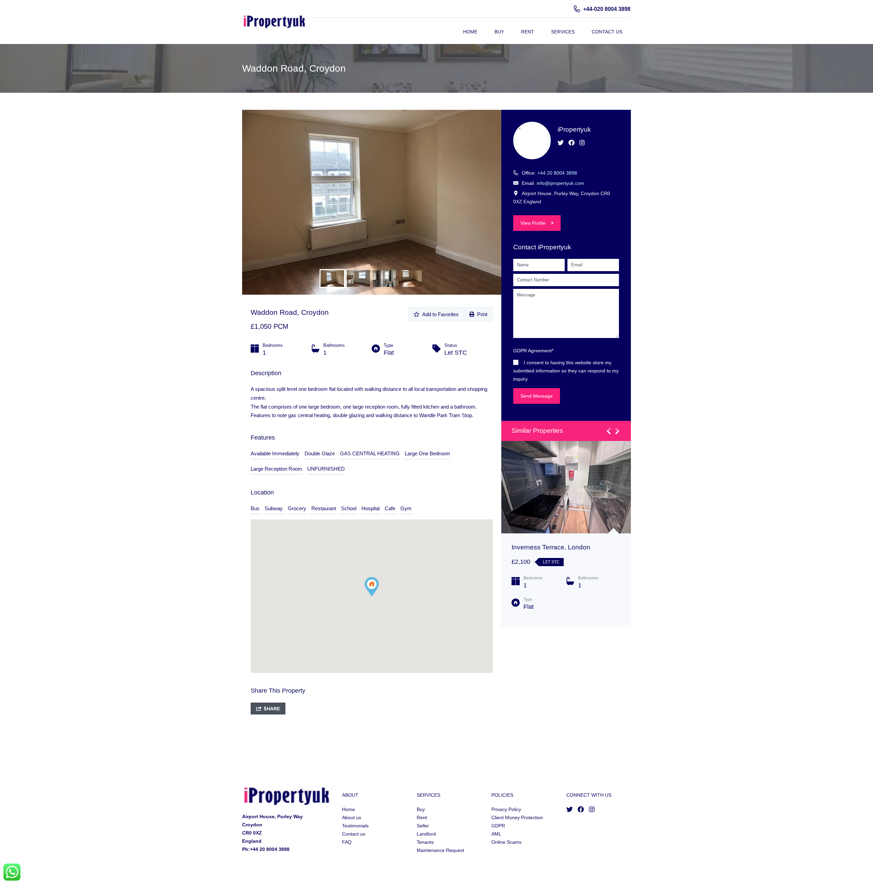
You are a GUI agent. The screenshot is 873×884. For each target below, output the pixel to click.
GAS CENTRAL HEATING (370, 453)
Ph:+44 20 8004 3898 (266, 849)
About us (351, 817)
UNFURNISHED (326, 469)
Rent (527, 31)
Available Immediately (275, 453)
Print (480, 314)
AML (496, 834)
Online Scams (506, 842)
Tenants (425, 842)
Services (563, 31)
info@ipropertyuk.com (560, 183)
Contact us (353, 834)
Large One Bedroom (427, 453)
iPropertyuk (574, 129)
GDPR (498, 825)
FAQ (347, 842)
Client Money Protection (517, 817)
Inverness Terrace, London (551, 547)
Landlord (426, 834)
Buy (499, 31)
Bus (255, 508)
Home (470, 31)
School (348, 508)
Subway (274, 508)
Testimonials (355, 825)
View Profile (533, 223)
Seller (423, 825)
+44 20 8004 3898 (557, 173)
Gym (406, 508)
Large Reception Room (276, 469)
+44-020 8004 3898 (607, 9)
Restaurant (323, 508)
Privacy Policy (506, 809)
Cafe (390, 508)
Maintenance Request (440, 850)
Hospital (370, 508)
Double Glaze (320, 453)
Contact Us (607, 31)
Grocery (297, 508)
